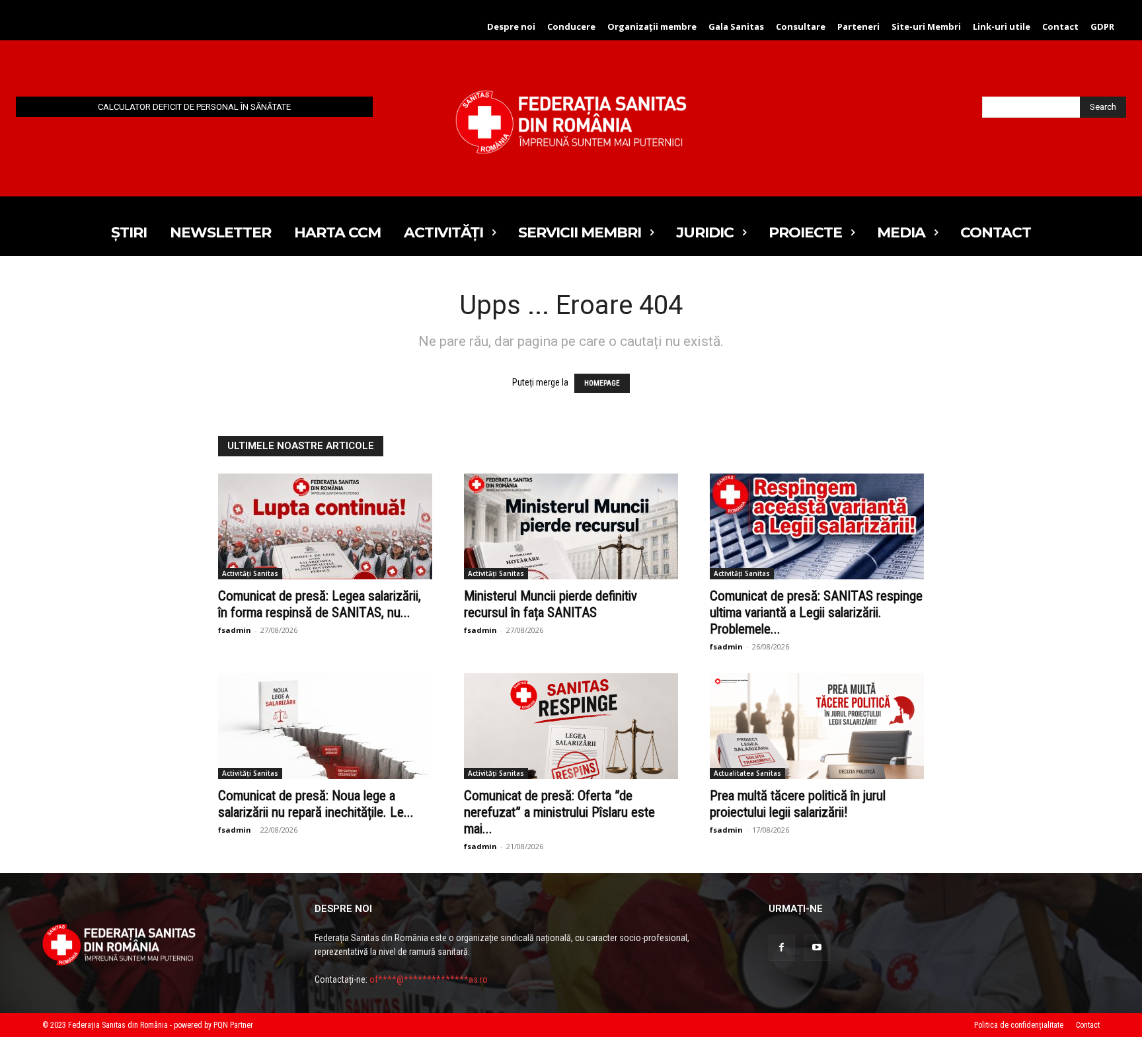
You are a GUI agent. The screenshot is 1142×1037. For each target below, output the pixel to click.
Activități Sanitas (250, 573)
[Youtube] (817, 947)
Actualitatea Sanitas (747, 773)
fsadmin (234, 630)
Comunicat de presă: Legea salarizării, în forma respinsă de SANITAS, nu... (319, 604)
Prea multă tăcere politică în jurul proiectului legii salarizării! (798, 804)
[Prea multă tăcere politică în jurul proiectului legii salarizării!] (817, 726)
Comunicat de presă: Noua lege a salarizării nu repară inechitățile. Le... (316, 804)
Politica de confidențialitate (1018, 1025)
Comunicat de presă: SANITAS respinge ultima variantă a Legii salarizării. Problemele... (816, 612)
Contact (1088, 1025)
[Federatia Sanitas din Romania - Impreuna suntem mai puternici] (571, 121)
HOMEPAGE (602, 383)
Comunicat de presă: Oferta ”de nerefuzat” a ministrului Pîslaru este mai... (559, 812)
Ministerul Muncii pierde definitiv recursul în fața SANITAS (550, 604)
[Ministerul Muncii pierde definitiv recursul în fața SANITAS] (571, 526)
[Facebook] (782, 947)
